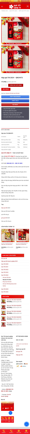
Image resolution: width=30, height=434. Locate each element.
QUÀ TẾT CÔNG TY (6, 153)
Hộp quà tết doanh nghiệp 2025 (9, 261)
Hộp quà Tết (19, 355)
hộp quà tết (4, 208)
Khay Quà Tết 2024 (7, 281)
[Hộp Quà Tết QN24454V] (7, 235)
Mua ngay (6, 89)
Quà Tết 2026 (4, 292)
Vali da (4, 286)
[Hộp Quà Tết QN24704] (22, 235)
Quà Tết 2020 (4, 264)
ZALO (27, 424)
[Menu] (2, 6)
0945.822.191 (10, 163)
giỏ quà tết (4, 218)
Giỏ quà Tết (19, 351)
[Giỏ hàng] (27, 6)
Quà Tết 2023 (4, 272)
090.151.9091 (18, 163)
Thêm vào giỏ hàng (16, 85)
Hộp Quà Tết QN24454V (6, 244)
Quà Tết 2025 (4, 289)
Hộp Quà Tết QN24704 (21, 244)
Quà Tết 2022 (4, 269)
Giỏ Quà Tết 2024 (7, 277)
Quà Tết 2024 (13, 11)
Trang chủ (4, 11)
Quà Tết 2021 (4, 266)
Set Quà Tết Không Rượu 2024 (9, 283)
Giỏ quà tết (4, 258)
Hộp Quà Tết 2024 (24, 11)
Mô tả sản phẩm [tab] (5, 129)
